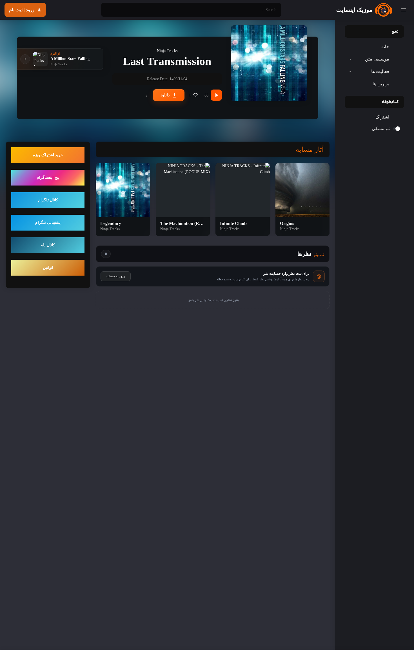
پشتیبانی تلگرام (48, 223)
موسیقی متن (377, 59)
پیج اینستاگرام (48, 178)
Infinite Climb (233, 223)
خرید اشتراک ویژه (48, 155)
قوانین (48, 268)
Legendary (110, 223)
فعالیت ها (380, 71)
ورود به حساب (115, 276)
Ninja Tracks (167, 51)
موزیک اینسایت (354, 10)
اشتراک (382, 117)
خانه (385, 46)
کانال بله (48, 245)
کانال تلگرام (48, 200)
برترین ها (381, 83)
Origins (287, 223)
